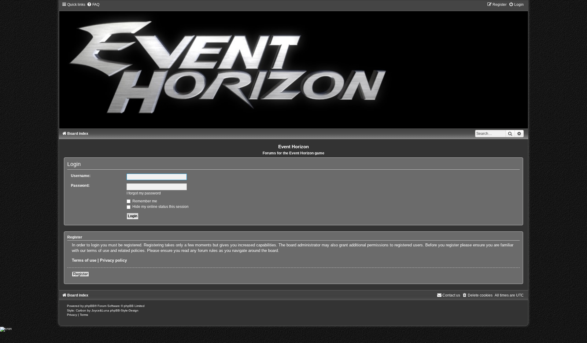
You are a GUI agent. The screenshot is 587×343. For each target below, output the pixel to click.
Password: (80, 185)
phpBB (89, 306)
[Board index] (293, 65)
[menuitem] (93, 4)
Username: (80, 176)
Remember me (144, 201)
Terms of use (84, 260)
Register (80, 274)
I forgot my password (144, 193)
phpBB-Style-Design (124, 310)
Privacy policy (113, 260)
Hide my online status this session (160, 207)
